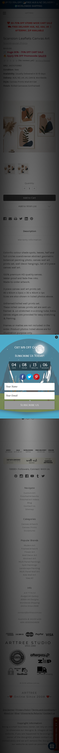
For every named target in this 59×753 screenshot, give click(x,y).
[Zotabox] (57, 416)
